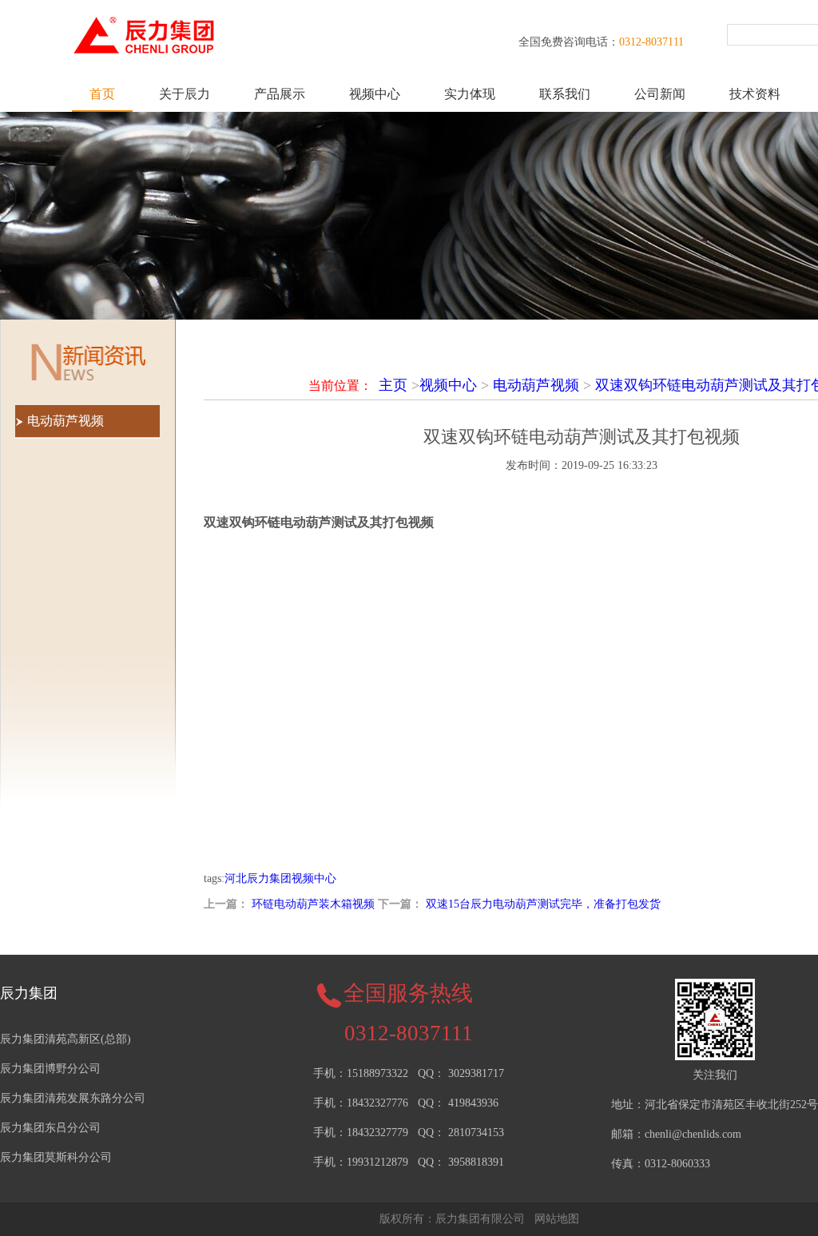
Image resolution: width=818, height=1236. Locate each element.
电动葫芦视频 (536, 385)
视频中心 (374, 94)
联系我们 (564, 94)
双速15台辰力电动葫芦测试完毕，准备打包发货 (543, 904)
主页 (393, 385)
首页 (102, 94)
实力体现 (469, 94)
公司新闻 (659, 94)
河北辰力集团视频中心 (280, 878)
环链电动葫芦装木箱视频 (313, 904)
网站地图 (556, 1219)
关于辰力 (184, 94)
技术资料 (754, 94)
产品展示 (279, 94)
